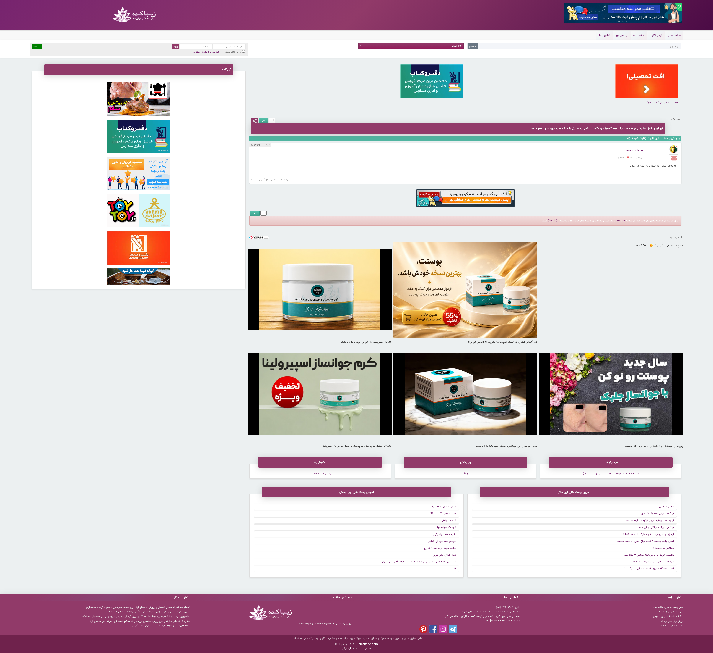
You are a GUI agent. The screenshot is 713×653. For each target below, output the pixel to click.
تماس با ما (604, 35)
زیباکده (677, 103)
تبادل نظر (657, 35)
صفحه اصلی (674, 35)
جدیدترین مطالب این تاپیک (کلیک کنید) (655, 138)
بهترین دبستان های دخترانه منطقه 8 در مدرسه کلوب (325, 623)
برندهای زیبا (622, 35)
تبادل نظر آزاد (662, 103)
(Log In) (552, 221)
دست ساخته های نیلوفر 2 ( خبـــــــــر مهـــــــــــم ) (611, 473)
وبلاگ (648, 103)
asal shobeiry (635, 151)
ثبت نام (621, 221)
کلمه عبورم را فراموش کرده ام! (206, 52)
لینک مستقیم (278, 180)
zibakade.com (368, 644)
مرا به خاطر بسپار (233, 52)
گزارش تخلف (258, 180)
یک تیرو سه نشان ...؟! (320, 473)
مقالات (640, 35)
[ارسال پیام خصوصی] (674, 158)
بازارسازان (348, 648)
